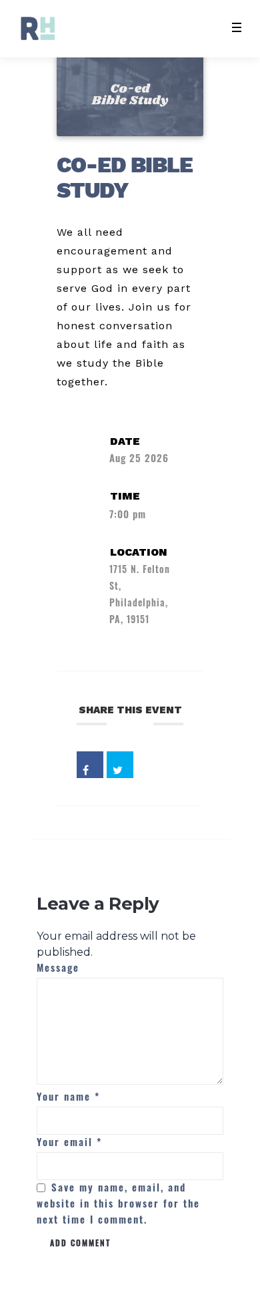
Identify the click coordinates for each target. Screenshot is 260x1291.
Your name (68, 1096)
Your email (69, 1141)
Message (58, 967)
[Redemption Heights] (38, 28)
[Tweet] (120, 764)
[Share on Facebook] (90, 764)
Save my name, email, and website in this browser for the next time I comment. (118, 1202)
